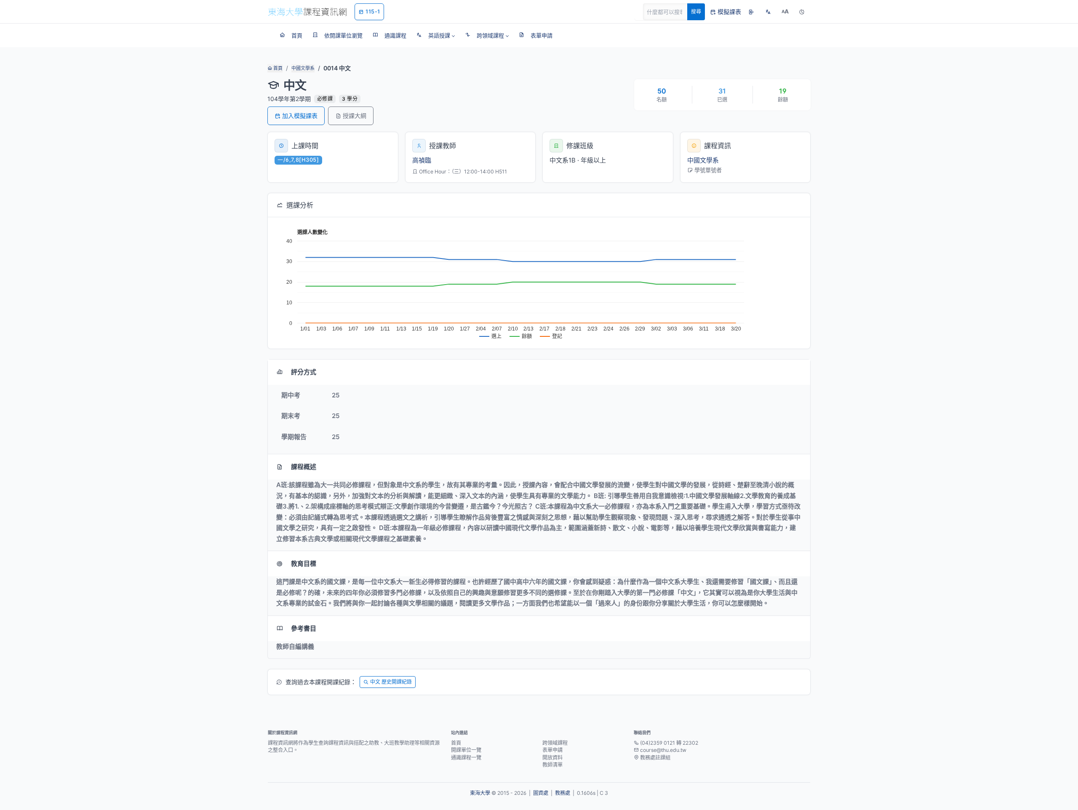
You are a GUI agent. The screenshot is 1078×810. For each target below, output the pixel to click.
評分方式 (303, 372)
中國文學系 (303, 68)
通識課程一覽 (466, 757)
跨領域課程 (555, 743)
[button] (435, 35)
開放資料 (552, 757)
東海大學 (480, 793)
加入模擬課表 (300, 115)
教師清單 (552, 765)
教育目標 (303, 564)
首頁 (277, 68)
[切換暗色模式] (801, 11)
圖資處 (540, 793)
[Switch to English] (768, 11)
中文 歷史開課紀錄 (391, 682)
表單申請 (552, 750)
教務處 (562, 793)
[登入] (751, 11)
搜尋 (696, 11)
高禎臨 (421, 160)
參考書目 (303, 628)
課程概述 (303, 467)
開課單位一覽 (466, 750)
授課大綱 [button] (354, 115)
